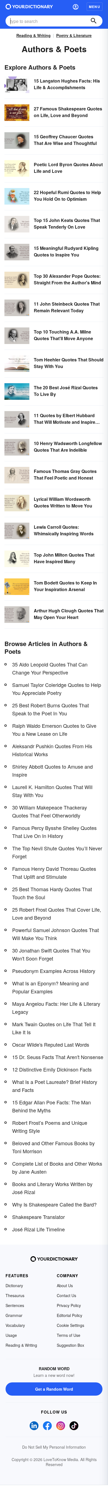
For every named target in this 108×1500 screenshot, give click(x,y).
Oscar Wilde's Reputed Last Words (50, 1044)
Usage (11, 1335)
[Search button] (93, 21)
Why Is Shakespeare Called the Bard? (54, 1204)
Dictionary (14, 1285)
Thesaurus (15, 1295)
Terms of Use (68, 1335)
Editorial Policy (69, 1315)
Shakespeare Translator (38, 1216)
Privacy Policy (69, 1305)
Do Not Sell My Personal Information (54, 1447)
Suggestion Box (70, 1345)
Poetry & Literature (74, 35)
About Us (65, 1285)
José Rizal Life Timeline (38, 1229)
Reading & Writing (33, 35)
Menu (94, 6)
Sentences (15, 1305)
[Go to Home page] (29, 6)
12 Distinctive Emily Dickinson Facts (52, 1069)
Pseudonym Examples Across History (53, 970)
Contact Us (66, 1295)
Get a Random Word (54, 1389)
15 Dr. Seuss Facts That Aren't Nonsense (57, 1056)
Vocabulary (15, 1325)
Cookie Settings (70, 1325)
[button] (75, 6)
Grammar (14, 1315)
